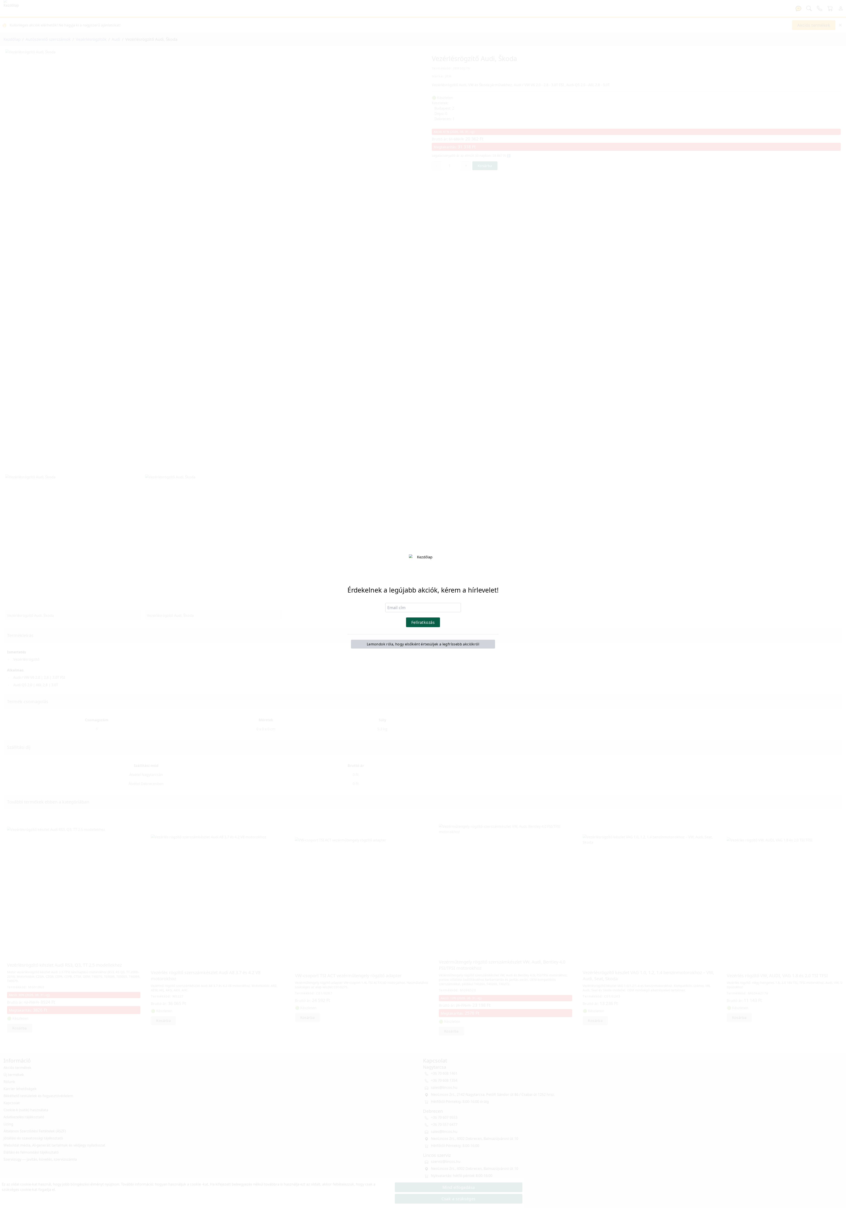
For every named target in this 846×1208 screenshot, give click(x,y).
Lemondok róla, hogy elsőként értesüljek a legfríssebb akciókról (423, 644)
